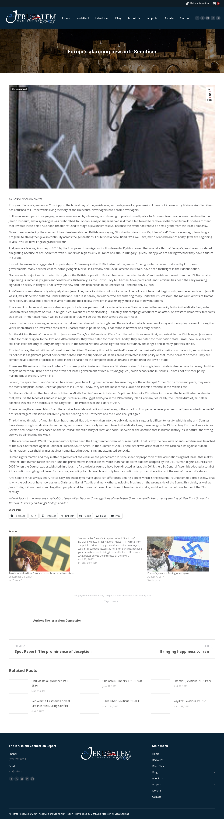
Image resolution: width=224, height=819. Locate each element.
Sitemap (124, 813)
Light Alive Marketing (102, 813)
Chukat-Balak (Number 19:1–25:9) (50, 683)
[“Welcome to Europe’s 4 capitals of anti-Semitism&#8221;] (112, 550)
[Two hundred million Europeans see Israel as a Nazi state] (42, 553)
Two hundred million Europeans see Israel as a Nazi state (41, 573)
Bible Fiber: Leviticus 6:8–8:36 (121, 701)
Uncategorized (19, 89)
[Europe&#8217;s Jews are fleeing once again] (180, 553)
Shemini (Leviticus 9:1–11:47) (192, 681)
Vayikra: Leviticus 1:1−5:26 (190, 701)
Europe (115, 601)
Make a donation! (199, 3)
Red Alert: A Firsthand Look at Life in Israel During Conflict (50, 703)
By (117, 595)
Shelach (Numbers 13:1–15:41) (122, 681)
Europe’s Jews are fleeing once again (168, 573)
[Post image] (18, 686)
